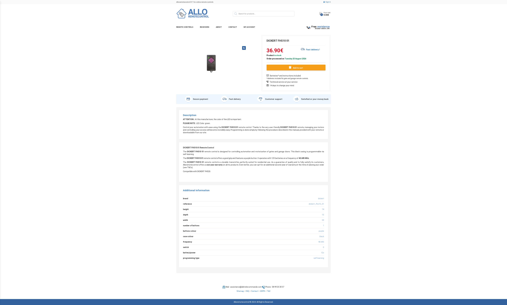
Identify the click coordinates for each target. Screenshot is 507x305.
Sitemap (240, 291)
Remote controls (184, 27)
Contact (232, 27)
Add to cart (298, 68)
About (219, 27)
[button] (244, 48)
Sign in (328, 2)
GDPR (262, 291)
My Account (249, 27)
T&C (269, 291)
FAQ (247, 291)
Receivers (204, 27)
